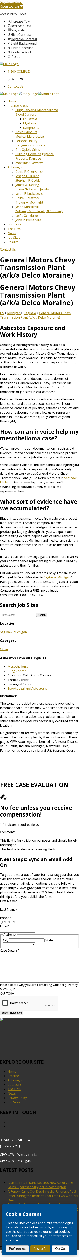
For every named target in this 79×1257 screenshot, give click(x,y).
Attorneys (15, 167)
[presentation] (29, 1003)
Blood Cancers (25, 114)
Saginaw (30, 313)
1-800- (19, 71)
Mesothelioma (18, 666)
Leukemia (30, 119)
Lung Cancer (17, 671)
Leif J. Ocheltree (26, 215)
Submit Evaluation (12, 1012)
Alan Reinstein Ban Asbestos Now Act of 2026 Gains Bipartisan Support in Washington (40, 1185)
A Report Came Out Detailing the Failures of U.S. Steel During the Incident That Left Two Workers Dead (43, 1195)
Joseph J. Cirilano (27, 176)
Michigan (14, 313)
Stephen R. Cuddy (27, 180)
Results (13, 242)
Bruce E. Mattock (27, 198)
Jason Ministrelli (27, 207)
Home (12, 101)
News (12, 233)
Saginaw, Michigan (57, 577)
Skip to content (11, 2)
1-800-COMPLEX (15, 1139)
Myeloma (29, 123)
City (5, 940)
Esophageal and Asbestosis (27, 688)
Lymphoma (31, 128)
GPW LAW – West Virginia (18, 1154)
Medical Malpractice (29, 136)
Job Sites (14, 237)
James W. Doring (27, 185)
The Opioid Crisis (27, 150)
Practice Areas (18, 106)
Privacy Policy (17, 1098)
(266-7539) (10, 1145)
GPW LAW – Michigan (15, 1161)
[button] (11, 6)
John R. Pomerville (28, 220)
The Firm (14, 229)
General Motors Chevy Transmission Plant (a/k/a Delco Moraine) (35, 315)
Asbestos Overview (29, 163)
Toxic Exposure (26, 132)
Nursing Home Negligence (34, 154)
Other (4, 649)
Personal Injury (26, 141)
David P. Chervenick (29, 171)
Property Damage (28, 158)
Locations (15, 224)
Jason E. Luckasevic (29, 193)
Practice (13, 1076)
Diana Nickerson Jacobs (32, 189)
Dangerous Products (30, 145)
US (2, 313)
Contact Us (15, 86)
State (49, 940)
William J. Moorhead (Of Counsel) (39, 211)
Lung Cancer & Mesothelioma (36, 110)
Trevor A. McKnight (29, 202)
